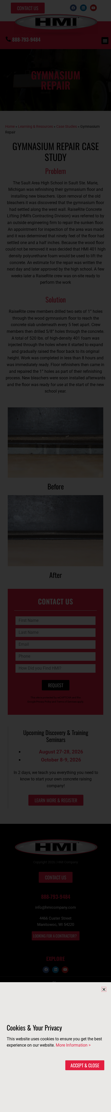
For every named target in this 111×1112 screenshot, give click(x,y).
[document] (55, 556)
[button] (104, 989)
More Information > (73, 1045)
